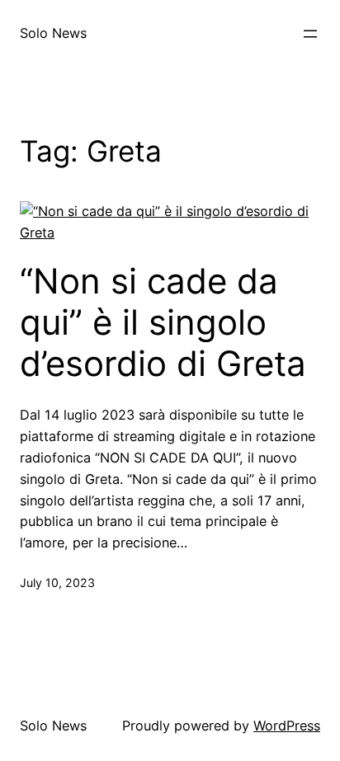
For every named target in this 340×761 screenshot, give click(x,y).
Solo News (53, 33)
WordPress (286, 725)
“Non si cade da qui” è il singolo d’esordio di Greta (163, 323)
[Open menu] (310, 34)
